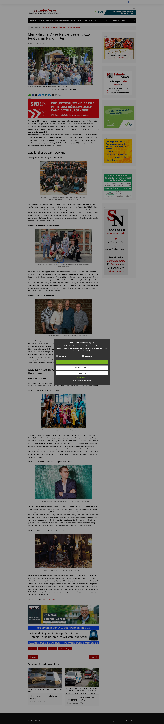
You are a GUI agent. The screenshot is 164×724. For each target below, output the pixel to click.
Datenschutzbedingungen (82, 380)
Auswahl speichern (82, 367)
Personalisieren (82, 377)
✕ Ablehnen (82, 373)
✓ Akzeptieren (82, 362)
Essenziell (62, 356)
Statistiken (88, 356)
